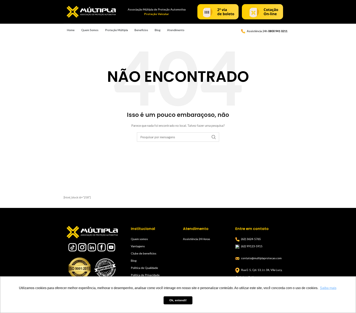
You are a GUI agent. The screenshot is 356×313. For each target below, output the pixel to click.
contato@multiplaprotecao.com (261, 258)
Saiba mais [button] (328, 288)
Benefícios (141, 30)
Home (71, 30)
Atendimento (175, 30)
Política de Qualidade (144, 268)
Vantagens (138, 246)
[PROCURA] (213, 137)
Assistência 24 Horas (196, 239)
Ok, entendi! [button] (178, 300)
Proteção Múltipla (116, 30)
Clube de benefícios (143, 253)
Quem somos (139, 239)
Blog (157, 30)
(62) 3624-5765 (251, 239)
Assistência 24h (267, 31)
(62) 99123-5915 (251, 246)
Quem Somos (89, 30)
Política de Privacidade (145, 275)
